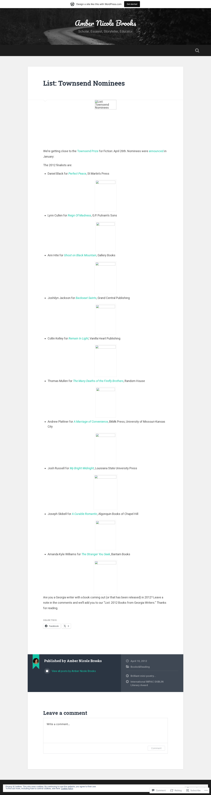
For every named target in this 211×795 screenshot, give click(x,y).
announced (156, 151)
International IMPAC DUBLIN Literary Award (147, 683)
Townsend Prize (87, 151)
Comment (156, 748)
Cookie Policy (67, 788)
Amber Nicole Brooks (105, 23)
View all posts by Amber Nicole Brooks (73, 671)
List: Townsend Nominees (84, 83)
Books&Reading (140, 666)
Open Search (197, 50)
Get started (132, 4)
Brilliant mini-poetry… (143, 675)
